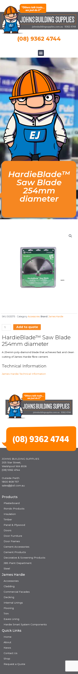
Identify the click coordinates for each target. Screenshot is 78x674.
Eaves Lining (11, 619)
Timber (8, 519)
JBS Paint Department (18, 563)
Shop (7, 658)
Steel (7, 568)
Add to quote (27, 327)
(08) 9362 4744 (39, 38)
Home (7, 636)
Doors (7, 530)
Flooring (9, 608)
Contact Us (10, 653)
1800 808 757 (10, 481)
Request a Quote (14, 664)
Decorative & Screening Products (24, 557)
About (7, 642)
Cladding (9, 586)
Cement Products (15, 552)
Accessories (34, 316)
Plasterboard (12, 503)
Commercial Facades (17, 591)
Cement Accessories (16, 546)
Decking (9, 597)
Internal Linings (13, 602)
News (7, 647)
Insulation (10, 514)
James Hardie (55, 316)
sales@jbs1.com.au (13, 485)
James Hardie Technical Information (24, 373)
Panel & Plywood (14, 524)
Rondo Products (14, 508)
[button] (41, 53)
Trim (6, 613)
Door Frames (12, 541)
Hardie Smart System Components (25, 624)
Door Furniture (13, 535)
